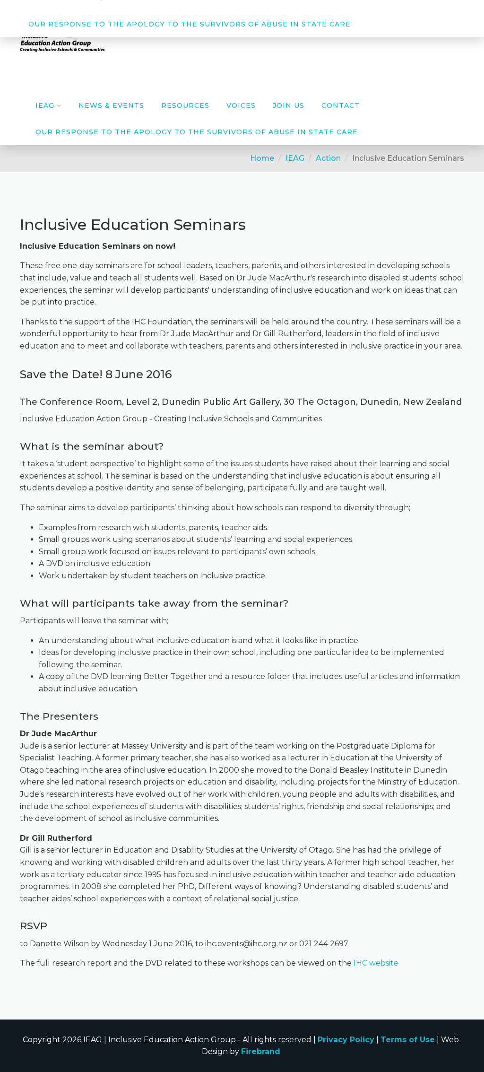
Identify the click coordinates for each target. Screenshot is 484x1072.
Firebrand (260, 1051)
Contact (340, 105)
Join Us (288, 105)
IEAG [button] (44, 105)
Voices (241, 105)
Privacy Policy (346, 1039)
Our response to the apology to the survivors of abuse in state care (189, 24)
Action (328, 158)
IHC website (376, 963)
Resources (185, 105)
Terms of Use (407, 1039)
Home (262, 158)
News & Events (111, 105)
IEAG (294, 158)
